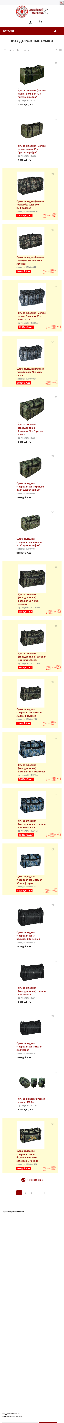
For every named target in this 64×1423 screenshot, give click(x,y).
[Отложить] (56, 63)
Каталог (8, 31)
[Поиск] (55, 31)
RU (61, 2)
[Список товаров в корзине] (40, 22)
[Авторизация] (30, 22)
